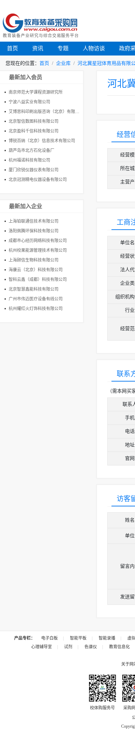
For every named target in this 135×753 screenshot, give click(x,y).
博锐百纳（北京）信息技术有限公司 (42, 140)
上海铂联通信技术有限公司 (33, 221)
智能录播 (107, 638)
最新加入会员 (25, 77)
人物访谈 (94, 48)
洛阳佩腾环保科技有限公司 (33, 231)
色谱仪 (90, 646)
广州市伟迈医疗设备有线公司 (36, 299)
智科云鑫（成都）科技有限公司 (38, 279)
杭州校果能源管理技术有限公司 (38, 250)
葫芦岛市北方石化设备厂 (31, 150)
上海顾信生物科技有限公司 (33, 260)
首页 (12, 48)
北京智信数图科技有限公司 (33, 121)
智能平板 (78, 638)
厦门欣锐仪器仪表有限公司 (33, 170)
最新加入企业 (25, 206)
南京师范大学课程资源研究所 (36, 92)
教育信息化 (119, 646)
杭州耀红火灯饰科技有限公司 (36, 308)
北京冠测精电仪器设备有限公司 (38, 179)
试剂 (68, 646)
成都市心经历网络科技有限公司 (38, 240)
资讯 (37, 48)
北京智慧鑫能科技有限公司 (33, 289)
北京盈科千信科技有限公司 (33, 131)
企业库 (63, 63)
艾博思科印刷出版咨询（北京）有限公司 (46, 111)
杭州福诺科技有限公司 (29, 160)
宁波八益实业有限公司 (29, 102)
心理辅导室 (41, 646)
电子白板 (49, 638)
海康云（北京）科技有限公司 (36, 269)
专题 (63, 48)
